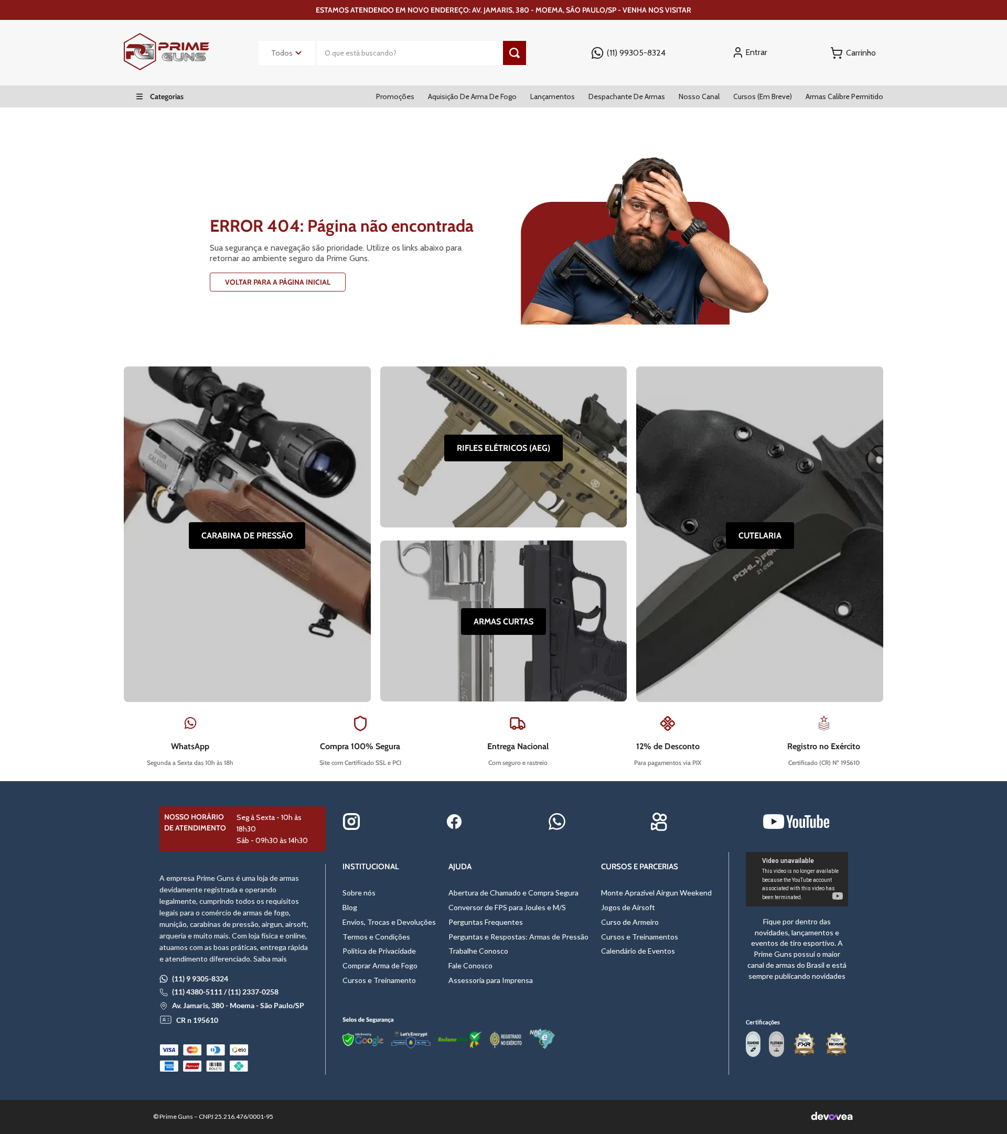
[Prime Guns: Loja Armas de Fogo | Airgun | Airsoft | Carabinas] (166, 67)
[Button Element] (853, 52)
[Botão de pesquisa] (514, 53)
